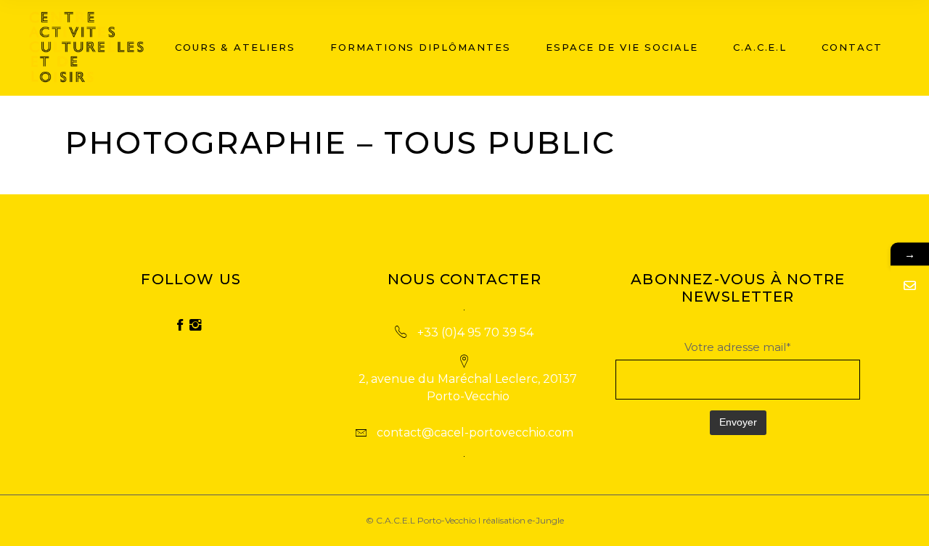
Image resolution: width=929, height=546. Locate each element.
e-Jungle (546, 520)
